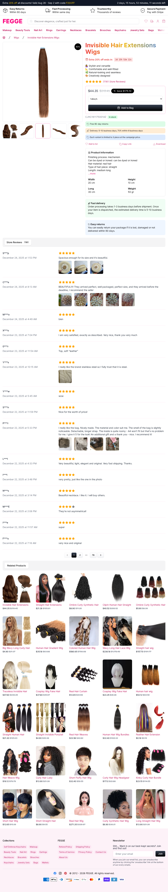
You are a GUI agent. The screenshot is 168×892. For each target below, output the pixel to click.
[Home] (4, 37)
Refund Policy (65, 847)
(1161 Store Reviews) (114, 81)
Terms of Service (66, 852)
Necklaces (76, 30)
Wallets (162, 30)
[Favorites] (146, 21)
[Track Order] (152, 21)
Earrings (61, 30)
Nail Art (38, 30)
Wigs (16, 37)
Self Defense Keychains (15, 847)
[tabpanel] (84, 403)
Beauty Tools (23, 30)
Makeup (7, 30)
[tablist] (84, 242)
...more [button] (91, 173)
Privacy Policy (85, 852)
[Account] (157, 21)
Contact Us (101, 852)
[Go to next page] (100, 555)
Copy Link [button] (127, 144)
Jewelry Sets (137, 30)
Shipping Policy (83, 847)
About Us (63, 857)
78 (93, 555)
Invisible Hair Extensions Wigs (43, 37)
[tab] (18, 242)
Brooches (105, 30)
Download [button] (160, 144)
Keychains (120, 30)
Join (160, 853)
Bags (151, 30)
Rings (49, 30)
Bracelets (90, 30)
